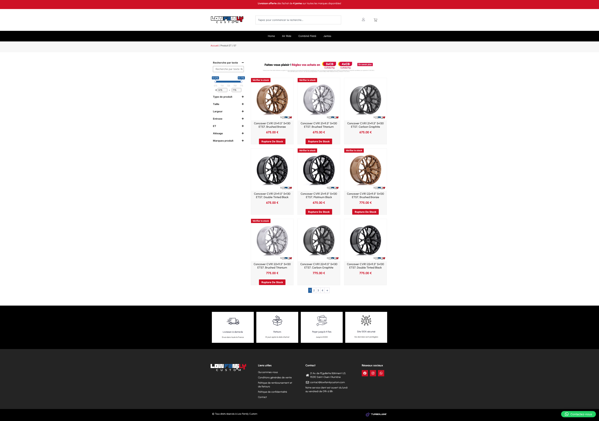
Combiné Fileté (307, 36)
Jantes (327, 36)
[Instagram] (373, 373)
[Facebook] (365, 373)
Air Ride (286, 36)
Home (271, 36)
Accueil (214, 45)
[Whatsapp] (381, 373)
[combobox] (298, 20)
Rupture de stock (272, 141)
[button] (578, 414)
